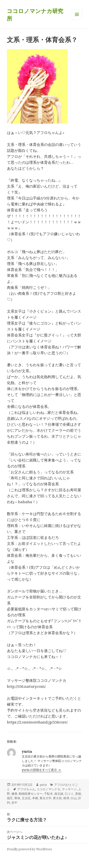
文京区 (26, 798)
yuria (43, 785)
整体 (17, 798)
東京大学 (45, 798)
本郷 (35, 798)
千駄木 (48, 793)
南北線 (58, 793)
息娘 (78, 793)
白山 (74, 798)
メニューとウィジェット (76, 19)
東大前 (57, 798)
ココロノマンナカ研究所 (35, 14)
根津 (66, 798)
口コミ (69, 793)
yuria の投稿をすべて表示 (40, 770)
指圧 (10, 798)
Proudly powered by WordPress (29, 849)
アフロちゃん (26, 789)
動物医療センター (31, 793)
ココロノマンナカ (48, 789)
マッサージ (69, 789)
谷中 (14, 802)
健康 (14, 793)
